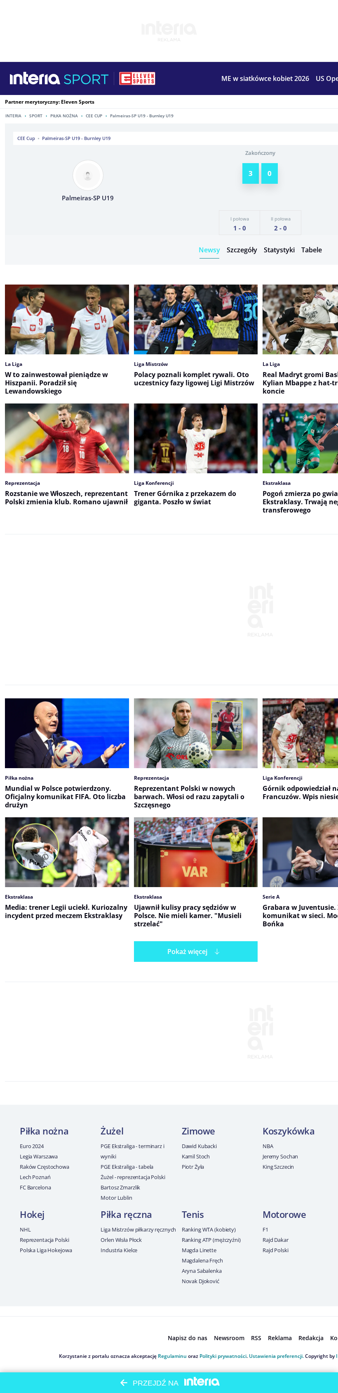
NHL (25, 1229)
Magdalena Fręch (202, 1260)
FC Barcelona (35, 1187)
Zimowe (198, 1131)
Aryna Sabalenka (202, 1270)
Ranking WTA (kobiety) (209, 1229)
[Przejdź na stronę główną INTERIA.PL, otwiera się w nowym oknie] (35, 78)
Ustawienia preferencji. (276, 1356)
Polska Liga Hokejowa (46, 1250)
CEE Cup (94, 116)
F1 (265, 1229)
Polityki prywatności (223, 1356)
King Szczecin (278, 1166)
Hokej (32, 1214)
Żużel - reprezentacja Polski (133, 1177)
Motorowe (284, 1214)
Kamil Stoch (196, 1156)
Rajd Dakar (276, 1239)
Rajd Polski (276, 1250)
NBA (268, 1146)
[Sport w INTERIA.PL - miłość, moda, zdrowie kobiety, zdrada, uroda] (86, 78)
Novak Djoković (200, 1281)
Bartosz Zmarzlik (120, 1187)
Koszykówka (289, 1131)
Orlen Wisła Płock (121, 1239)
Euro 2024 (32, 1146)
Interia (13, 116)
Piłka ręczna (126, 1214)
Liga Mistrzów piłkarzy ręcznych (138, 1229)
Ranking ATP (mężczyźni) (211, 1239)
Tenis (193, 1214)
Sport (35, 116)
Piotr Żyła (193, 1166)
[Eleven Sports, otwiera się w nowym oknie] (137, 78)
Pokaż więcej (187, 951)
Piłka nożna (64, 116)
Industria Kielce (119, 1250)
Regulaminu (172, 1356)
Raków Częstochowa (44, 1166)
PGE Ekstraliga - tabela (127, 1166)
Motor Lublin (116, 1197)
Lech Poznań (35, 1177)
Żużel (112, 1131)
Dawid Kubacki (199, 1146)
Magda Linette (199, 1250)
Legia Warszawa (39, 1156)
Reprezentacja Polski (44, 1239)
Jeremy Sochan (280, 1156)
